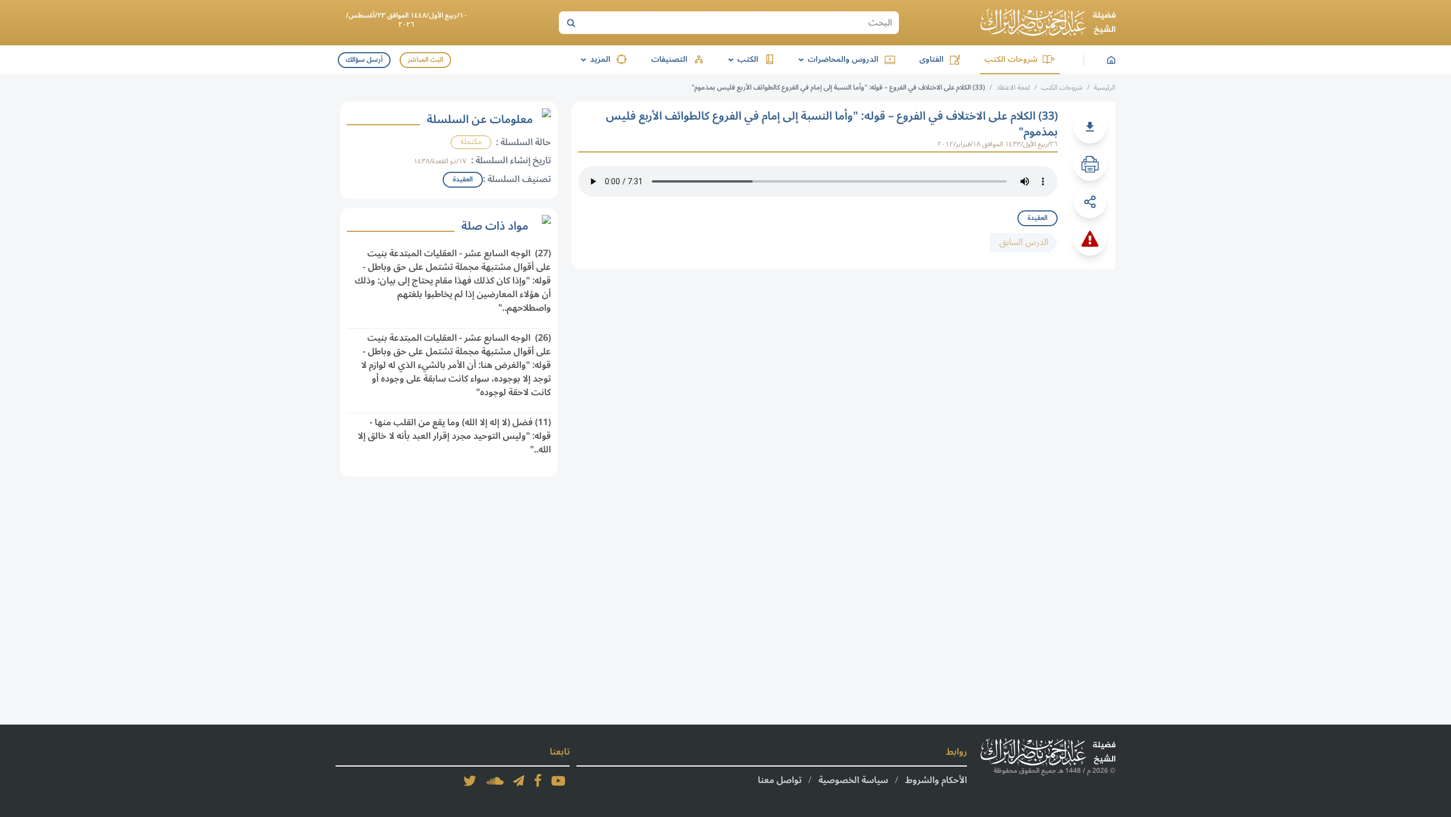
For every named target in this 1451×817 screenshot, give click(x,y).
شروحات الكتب (1011, 59)
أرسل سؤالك (364, 60)
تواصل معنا (779, 780)
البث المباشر (425, 60)
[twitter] (470, 780)
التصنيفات (669, 59)
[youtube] (558, 781)
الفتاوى (931, 59)
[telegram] (518, 780)
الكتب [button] (741, 59)
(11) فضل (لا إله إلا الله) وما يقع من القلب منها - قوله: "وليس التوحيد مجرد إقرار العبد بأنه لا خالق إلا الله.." (454, 436)
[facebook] (537, 781)
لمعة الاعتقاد (1013, 88)
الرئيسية (1104, 88)
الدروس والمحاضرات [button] (837, 59)
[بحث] (570, 22)
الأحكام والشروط (936, 780)
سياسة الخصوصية (853, 780)
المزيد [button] (593, 59)
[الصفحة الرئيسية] (1048, 23)
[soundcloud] (495, 781)
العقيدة (1037, 218)
